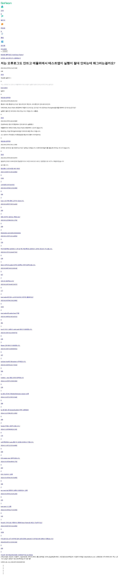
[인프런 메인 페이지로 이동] (59, 3)
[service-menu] (1, 51)
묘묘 (2, 74)
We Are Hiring (28, 555)
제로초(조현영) (6, 97)
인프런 (3, 555)
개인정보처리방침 (11, 555)
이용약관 (21, 555)
